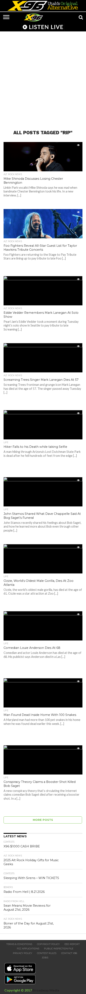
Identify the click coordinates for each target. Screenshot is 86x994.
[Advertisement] (43, 78)
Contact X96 (69, 953)
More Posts (43, 819)
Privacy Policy (22, 953)
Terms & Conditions (19, 944)
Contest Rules (46, 953)
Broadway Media (46, 990)
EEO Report (72, 944)
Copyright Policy (48, 944)
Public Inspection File (58, 948)
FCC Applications (28, 948)
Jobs (45, 957)
